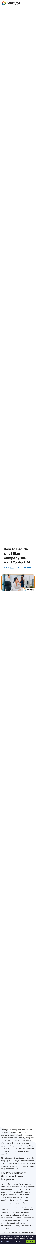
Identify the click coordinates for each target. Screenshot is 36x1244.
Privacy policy (5, 1241)
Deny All (17, 1241)
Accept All (30, 1241)
